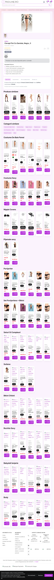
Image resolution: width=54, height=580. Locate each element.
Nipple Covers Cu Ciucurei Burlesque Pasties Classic (30, 225)
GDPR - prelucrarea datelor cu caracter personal (19, 551)
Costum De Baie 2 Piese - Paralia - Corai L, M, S (39, 162)
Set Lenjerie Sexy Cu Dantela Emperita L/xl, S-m (14, 317)
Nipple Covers (29, 127)
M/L (6, 287)
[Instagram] (28, 548)
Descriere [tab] (7, 79)
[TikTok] (28, 551)
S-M (14, 112)
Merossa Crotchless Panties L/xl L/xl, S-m (14, 413)
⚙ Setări (36, 561)
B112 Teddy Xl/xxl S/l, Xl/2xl (14, 513)
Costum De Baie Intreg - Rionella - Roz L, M (47, 158)
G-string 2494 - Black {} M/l (30, 411)
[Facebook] (28, 545)
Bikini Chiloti (35, 129)
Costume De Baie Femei (9, 127)
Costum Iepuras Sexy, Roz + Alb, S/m (30, 193)
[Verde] (13, 157)
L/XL (38, 196)
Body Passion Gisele (38, 510)
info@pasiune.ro (46, 541)
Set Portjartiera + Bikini (9, 129)
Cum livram (5, 539)
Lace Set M (47, 349)
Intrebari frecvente (7, 541)
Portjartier (44, 127)
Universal (23, 448)
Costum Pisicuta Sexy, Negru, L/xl (38, 193)
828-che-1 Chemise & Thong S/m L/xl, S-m (47, 482)
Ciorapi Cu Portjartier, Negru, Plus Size (39, 108)
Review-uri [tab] (34, 79)
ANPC (4, 545)
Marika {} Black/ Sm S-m (6, 446)
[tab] (44, 2)
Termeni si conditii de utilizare (20, 537)
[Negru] (24, 446)
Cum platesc (18, 546)
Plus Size (39, 112)
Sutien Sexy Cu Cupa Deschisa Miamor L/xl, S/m (14, 382)
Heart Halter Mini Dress (22, 483)
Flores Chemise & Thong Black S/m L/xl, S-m (6, 483)
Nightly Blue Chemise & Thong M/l (31, 483)
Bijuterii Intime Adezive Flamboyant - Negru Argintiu (47, 228)
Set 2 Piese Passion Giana (47, 192)
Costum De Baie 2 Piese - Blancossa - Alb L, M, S (6, 156)
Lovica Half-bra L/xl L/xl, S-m (23, 378)
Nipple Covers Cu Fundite (6, 224)
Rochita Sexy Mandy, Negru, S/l (30, 448)
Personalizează (31, 575)
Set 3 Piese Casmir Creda (22, 347)
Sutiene (29, 129)
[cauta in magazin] (49, 5)
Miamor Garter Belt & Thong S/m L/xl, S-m (22, 318)
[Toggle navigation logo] (3, 2)
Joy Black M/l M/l (38, 348)
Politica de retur (18, 544)
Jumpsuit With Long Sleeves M (38, 446)
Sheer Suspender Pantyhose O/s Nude (30, 108)
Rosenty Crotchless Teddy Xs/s (6, 515)
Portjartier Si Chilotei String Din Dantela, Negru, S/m (38, 285)
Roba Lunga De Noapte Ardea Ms (6, 253)
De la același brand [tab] (25, 79)
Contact (4, 537)
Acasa (4, 535)
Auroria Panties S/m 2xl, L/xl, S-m (39, 413)
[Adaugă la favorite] (48, 48)
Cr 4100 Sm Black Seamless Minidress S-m (47, 448)
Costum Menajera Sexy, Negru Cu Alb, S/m (14, 194)
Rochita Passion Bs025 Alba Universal (22, 444)
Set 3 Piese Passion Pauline (30, 348)
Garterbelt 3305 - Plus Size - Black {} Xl (47, 285)
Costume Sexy (20, 127)
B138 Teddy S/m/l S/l (31, 514)
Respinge (40, 575)
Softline (6, 41)
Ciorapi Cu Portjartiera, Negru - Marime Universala (6, 109)
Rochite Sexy (43, 129)
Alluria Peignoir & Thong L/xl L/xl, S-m (14, 481)
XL (45, 288)
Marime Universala (7, 112)
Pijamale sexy (37, 127)
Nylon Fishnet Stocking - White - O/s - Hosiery (47, 109)
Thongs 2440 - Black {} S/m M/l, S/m (23, 411)
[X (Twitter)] (28, 554)
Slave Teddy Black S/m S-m (23, 515)
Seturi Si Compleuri (21, 129)
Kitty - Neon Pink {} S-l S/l (14, 447)
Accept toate (49, 575)
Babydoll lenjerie (7, 132)
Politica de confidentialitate (18, 541)
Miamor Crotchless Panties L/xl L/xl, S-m (47, 413)
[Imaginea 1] (5, 36)
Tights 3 (22, 109)
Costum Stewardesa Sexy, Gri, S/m (23, 193)
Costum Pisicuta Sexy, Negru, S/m (6, 193)
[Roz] (15, 155)
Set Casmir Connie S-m (31, 281)
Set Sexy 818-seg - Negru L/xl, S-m (6, 348)
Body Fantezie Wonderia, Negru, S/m (47, 514)
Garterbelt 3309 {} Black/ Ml (6, 284)
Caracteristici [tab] (16, 79)
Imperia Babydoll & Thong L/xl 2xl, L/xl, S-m (38, 480)
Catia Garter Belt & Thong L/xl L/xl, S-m (14, 285)
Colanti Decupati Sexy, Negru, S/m (14, 109)
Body (15, 132)
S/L (13, 450)
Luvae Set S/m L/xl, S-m (14, 347)
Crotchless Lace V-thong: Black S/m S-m (6, 414)
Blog (4, 543)
